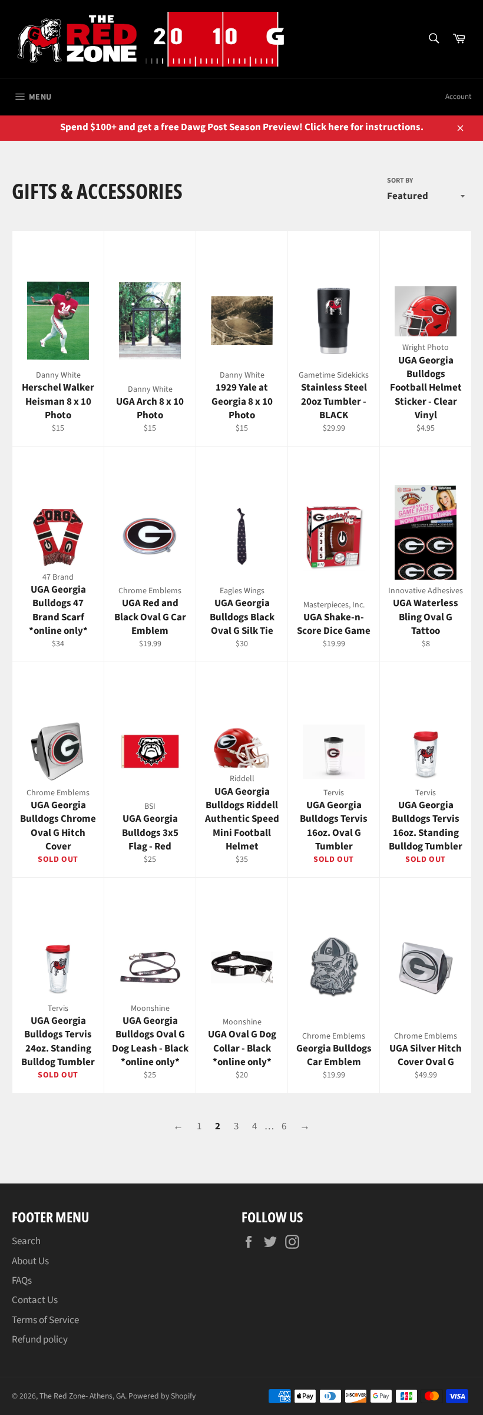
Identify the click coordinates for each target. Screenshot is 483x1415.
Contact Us (35, 1300)
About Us (30, 1261)
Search (26, 1241)
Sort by (400, 181)
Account (458, 96)
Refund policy (40, 1340)
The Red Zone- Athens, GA (82, 1395)
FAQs (22, 1281)
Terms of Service (45, 1320)
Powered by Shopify (162, 1395)
